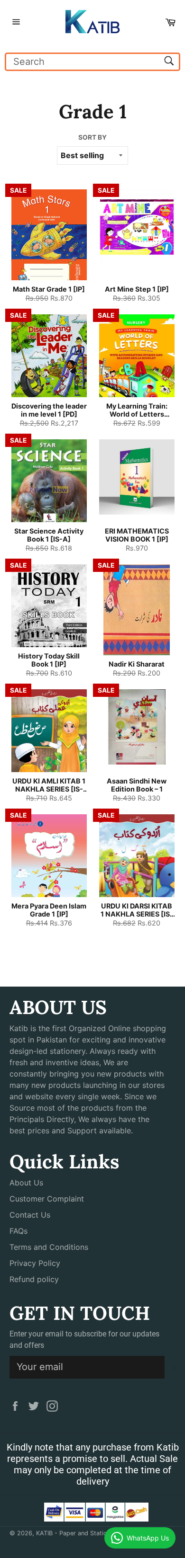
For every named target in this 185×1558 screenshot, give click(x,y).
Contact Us (29, 1215)
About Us (26, 1182)
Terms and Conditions (48, 1247)
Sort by (92, 137)
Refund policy (34, 1279)
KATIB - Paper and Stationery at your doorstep (103, 1533)
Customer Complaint (46, 1198)
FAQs (18, 1231)
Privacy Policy (34, 1263)
